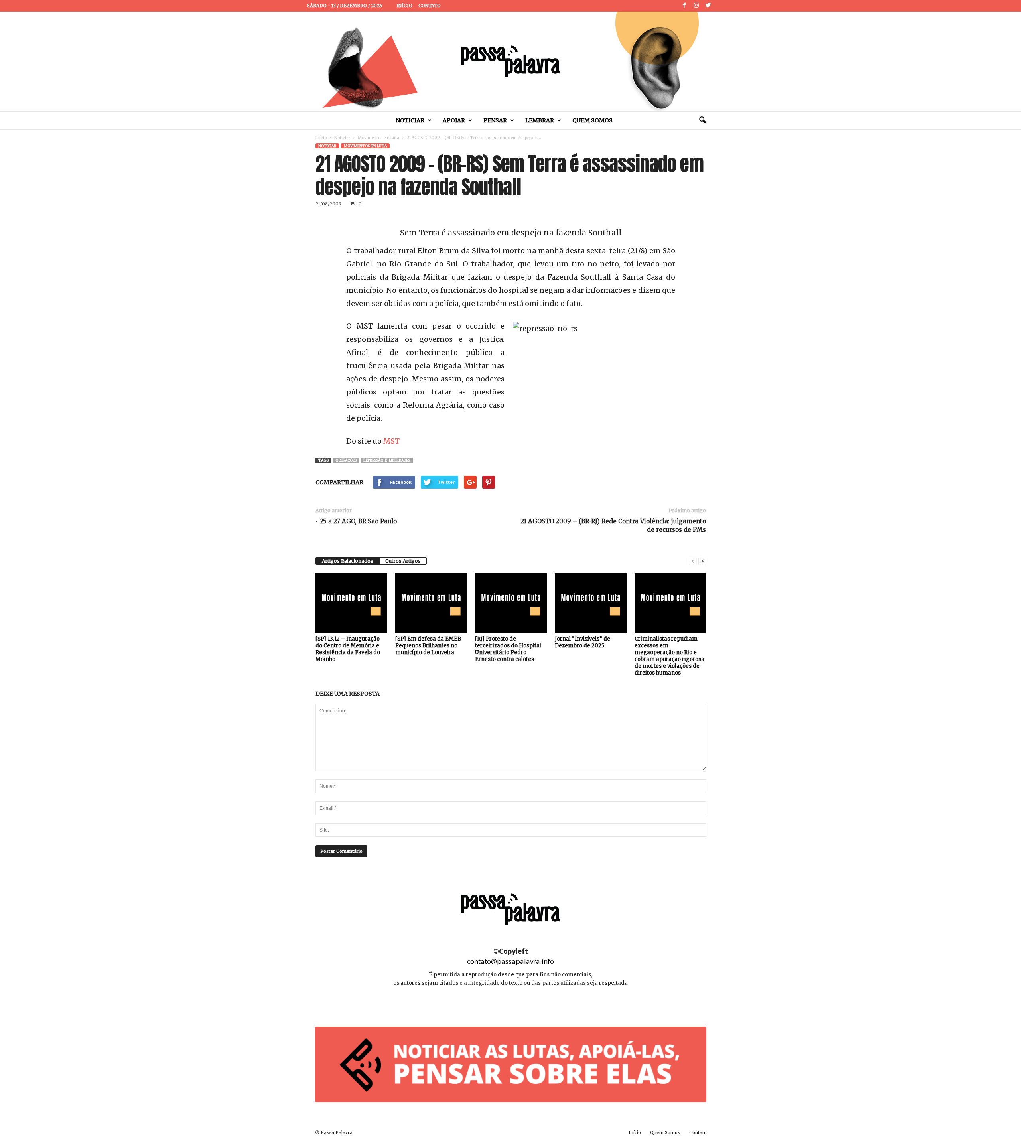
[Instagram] (696, 6)
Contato (429, 5)
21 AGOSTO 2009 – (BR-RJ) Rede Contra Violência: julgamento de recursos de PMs (613, 525)
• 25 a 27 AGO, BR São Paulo (356, 521)
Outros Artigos (403, 561)
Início (404, 5)
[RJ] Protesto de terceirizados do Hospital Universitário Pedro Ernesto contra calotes (508, 649)
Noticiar (410, 120)
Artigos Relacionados (347, 561)
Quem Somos (592, 120)
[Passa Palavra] (510, 61)
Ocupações (346, 460)
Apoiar (454, 120)
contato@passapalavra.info (510, 961)
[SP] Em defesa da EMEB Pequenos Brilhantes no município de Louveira (428, 645)
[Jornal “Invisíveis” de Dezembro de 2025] (591, 603)
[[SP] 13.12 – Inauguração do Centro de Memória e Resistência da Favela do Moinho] (351, 603)
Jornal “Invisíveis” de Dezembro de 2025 (582, 642)
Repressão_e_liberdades (386, 460)
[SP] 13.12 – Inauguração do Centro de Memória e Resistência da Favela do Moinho (347, 649)
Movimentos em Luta (378, 137)
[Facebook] (684, 6)
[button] (702, 120)
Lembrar (539, 120)
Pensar (495, 120)
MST (391, 441)
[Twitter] (708, 6)
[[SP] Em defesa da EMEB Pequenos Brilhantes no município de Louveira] (431, 603)
